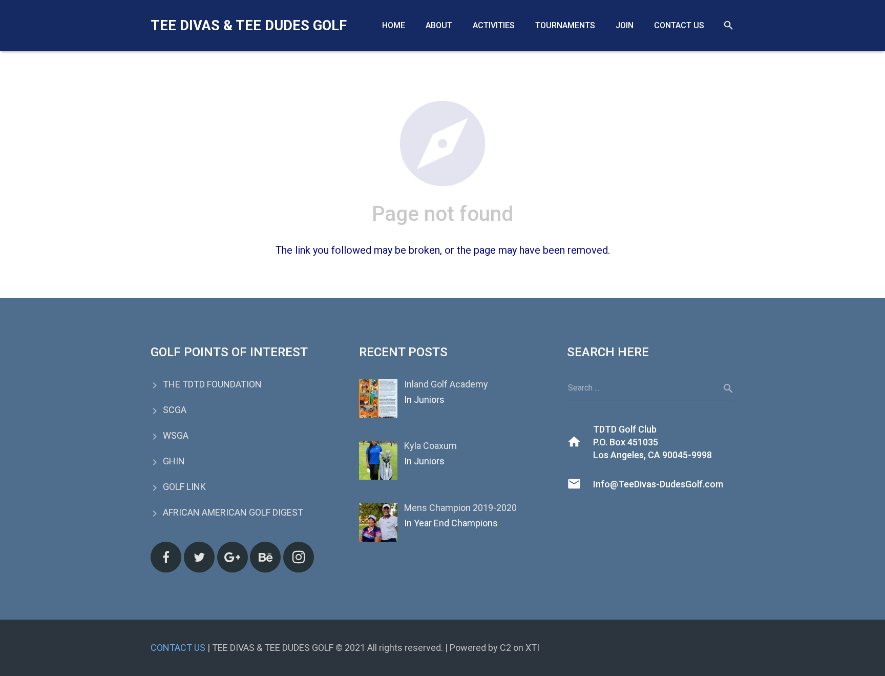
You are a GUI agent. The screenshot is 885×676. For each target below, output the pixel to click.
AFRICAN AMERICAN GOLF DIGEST (233, 512)
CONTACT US (178, 647)
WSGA (175, 435)
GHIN (174, 461)
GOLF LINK (184, 486)
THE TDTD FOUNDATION (212, 384)
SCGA (174, 409)
